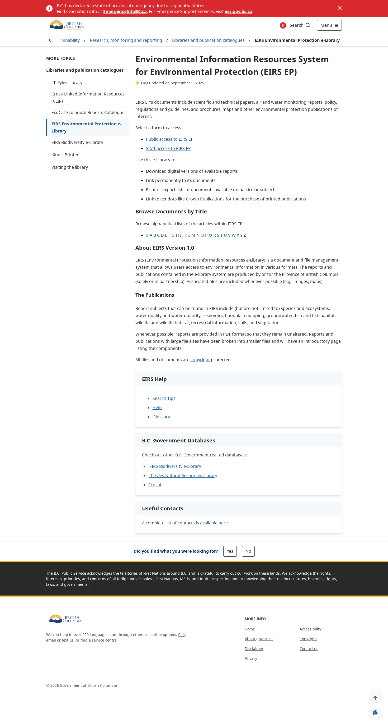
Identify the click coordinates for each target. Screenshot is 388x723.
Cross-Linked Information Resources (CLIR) (88, 97)
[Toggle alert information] (283, 25)
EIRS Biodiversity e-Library (77, 142)
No (248, 551)
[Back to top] (375, 696)
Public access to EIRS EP (169, 139)
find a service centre (99, 640)
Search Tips (164, 398)
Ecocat (155, 485)
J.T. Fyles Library (66, 82)
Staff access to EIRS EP (168, 148)
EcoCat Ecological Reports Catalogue (88, 112)
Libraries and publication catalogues (208, 40)
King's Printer (65, 155)
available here (214, 523)
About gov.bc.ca (259, 638)
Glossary (161, 417)
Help (157, 407)
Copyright (308, 638)
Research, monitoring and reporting (126, 40)
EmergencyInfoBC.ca (125, 11)
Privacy (251, 658)
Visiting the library (69, 167)
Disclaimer (254, 648)
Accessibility (310, 629)
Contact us (309, 648)
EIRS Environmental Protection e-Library (86, 127)
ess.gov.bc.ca (238, 11)
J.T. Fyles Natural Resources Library (182, 475)
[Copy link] (375, 713)
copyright (200, 360)
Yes (230, 551)
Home (250, 629)
